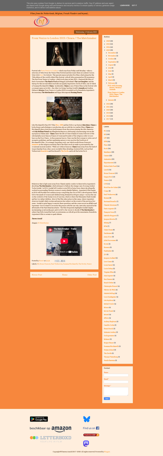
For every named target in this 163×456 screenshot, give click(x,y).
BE (38, 264)
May (110, 74)
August (111, 65)
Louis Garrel (108, 265)
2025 (108, 44)
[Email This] (56, 261)
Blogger (107, 452)
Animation (107, 159)
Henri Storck (108, 329)
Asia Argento (108, 276)
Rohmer (107, 339)
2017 (108, 119)
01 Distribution (43, 223)
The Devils (82, 264)
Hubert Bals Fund (110, 166)
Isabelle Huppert (110, 215)
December (112, 53)
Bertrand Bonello (110, 201)
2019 (108, 113)
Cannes (106, 155)
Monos (106, 307)
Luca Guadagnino (110, 297)
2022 (108, 104)
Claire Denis (108, 230)
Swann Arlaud (109, 350)
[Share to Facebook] (62, 261)
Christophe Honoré (111, 286)
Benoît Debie (108, 283)
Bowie (106, 244)
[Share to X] (60, 261)
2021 (108, 107)
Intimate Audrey (110, 332)
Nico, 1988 (59, 125)
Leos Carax (108, 261)
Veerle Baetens (109, 360)
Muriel (106, 314)
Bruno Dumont (45, 264)
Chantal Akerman (110, 205)
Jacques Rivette (109, 219)
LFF (105, 138)
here (41, 75)
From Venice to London (49, 71)
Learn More (125, 5)
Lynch (106, 170)
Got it (134, 5)
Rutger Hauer (109, 343)
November (112, 56)
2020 (108, 110)
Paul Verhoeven (56, 264)
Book (106, 148)
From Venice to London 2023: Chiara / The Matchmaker (116, 94)
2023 (108, 50)
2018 (108, 116)
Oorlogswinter (109, 336)
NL (105, 131)
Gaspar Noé (108, 177)
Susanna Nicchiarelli (70, 264)
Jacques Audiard (110, 258)
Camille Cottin (109, 325)
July (110, 68)
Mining (106, 223)
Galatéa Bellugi (109, 293)
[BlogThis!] (58, 261)
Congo (106, 191)
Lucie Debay (108, 268)
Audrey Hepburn (110, 321)
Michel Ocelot (109, 304)
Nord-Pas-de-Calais (111, 187)
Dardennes (108, 233)
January (111, 100)
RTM (105, 226)
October (111, 59)
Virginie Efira (108, 272)
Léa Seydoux (108, 300)
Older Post (92, 275)
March (110, 80)
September (112, 62)
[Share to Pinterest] (64, 261)
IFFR (105, 141)
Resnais (106, 198)
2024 (108, 47)
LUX (105, 184)
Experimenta (108, 162)
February (111, 83)
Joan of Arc (108, 237)
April (110, 77)
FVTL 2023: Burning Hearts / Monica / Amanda (115, 87)
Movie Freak (108, 311)
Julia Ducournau (110, 240)
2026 (108, 41)
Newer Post (37, 275)
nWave (106, 318)
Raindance (107, 152)
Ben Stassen (108, 279)
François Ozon (109, 212)
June (110, 71)
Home (64, 275)
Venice (89, 264)
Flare (106, 145)
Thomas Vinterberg (111, 357)
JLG (105, 254)
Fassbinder (108, 251)
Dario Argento (109, 208)
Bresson (107, 247)
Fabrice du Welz (109, 290)
